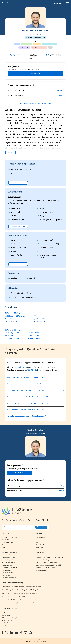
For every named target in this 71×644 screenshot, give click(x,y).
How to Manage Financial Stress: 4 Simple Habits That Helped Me (21, 590)
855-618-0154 (35, 335)
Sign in (61, 95)
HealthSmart (16, 251)
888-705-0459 (41, 319)
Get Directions (40, 316)
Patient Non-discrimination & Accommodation (49, 557)
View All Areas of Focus (18, 226)
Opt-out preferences (41, 570)
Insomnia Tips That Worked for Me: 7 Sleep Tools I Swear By (19, 600)
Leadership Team (7, 613)
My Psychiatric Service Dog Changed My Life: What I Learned (19, 593)
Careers (4, 625)
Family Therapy (16, 169)
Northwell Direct (46, 261)
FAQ (37, 550)
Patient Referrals (40, 537)
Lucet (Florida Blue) (18, 255)
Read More (10, 152)
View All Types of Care (18, 182)
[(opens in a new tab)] (2, 632)
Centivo (14, 244)
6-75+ (14, 55)
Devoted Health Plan (18, 248)
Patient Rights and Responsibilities (45, 567)
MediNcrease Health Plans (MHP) (49, 256)
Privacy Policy (40, 552)
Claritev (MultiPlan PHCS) (49, 244)
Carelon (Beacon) (46, 240)
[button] (10, 537)
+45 (50, 47)
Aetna (13, 240)
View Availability (35, 73)
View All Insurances (18, 264)
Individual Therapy (18, 178)
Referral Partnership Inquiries (10, 618)
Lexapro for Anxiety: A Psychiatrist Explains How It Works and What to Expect (24, 603)
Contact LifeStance (7, 623)
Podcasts (38, 540)
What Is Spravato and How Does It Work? (14, 596)
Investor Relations (7, 615)
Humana (43, 251)
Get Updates (41, 527)
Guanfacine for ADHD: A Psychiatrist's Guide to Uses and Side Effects (21, 587)
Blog (37, 542)
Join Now (60, 90)
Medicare (14, 261)
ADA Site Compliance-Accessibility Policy (48, 562)
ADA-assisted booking (42, 560)
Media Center (39, 547)
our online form (21, 367)
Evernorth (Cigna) (46, 248)
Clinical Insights (40, 545)
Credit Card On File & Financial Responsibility (49, 565)
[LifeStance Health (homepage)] (6, 3)
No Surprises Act (7, 620)
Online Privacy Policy (42, 555)
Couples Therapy (17, 174)
